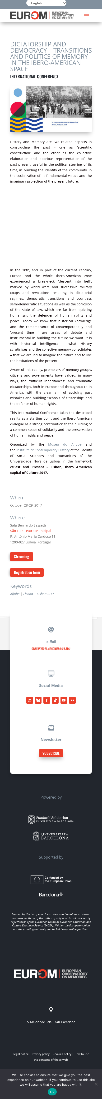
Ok (52, 1092)
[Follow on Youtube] (63, 700)
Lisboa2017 (45, 594)
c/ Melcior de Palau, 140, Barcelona (51, 1022)
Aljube (14, 594)
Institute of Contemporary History (43, 450)
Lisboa (28, 594)
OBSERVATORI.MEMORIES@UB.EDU (51, 648)
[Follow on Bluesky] (38, 700)
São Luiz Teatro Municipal (30, 530)
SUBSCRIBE (51, 753)
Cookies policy (62, 1054)
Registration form (27, 572)
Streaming (21, 556)
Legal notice (21, 1054)
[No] (96, 1084)
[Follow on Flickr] (72, 700)
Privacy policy (41, 1054)
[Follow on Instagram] (29, 700)
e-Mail (51, 641)
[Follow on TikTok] (55, 700)
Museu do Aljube (65, 444)
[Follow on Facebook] (46, 700)
